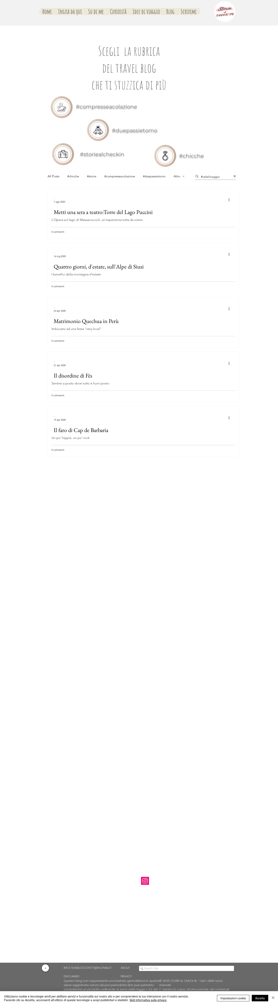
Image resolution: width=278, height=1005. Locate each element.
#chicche (73, 176)
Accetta (260, 998)
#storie (91, 176)
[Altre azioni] (230, 199)
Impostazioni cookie (233, 998)
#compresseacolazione (119, 176)
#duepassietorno (154, 176)
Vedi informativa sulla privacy (148, 1000)
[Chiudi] (273, 998)
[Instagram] (145, 881)
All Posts (53, 176)
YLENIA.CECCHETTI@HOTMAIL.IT (91, 968)
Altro (177, 176)
